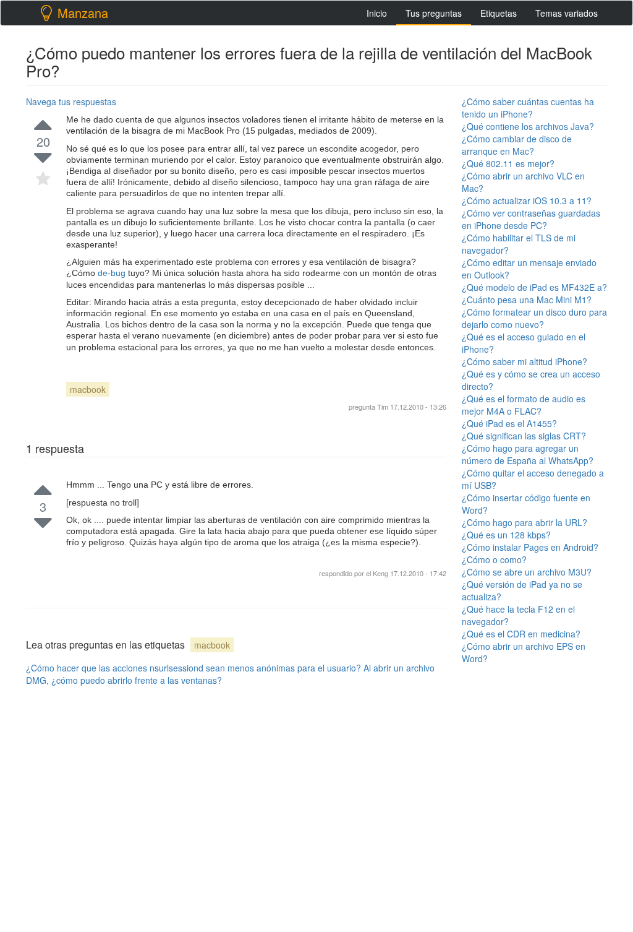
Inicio (377, 13)
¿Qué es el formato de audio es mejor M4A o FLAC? (523, 404)
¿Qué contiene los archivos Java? (528, 126)
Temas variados (566, 13)
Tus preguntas (434, 13)
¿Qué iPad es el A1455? (509, 423)
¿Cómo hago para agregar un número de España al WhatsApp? (527, 454)
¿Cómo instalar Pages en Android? (530, 547)
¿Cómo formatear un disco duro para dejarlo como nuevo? (534, 318)
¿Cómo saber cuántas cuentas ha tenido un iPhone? (528, 107)
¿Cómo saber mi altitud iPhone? (524, 361)
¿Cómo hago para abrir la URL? (524, 522)
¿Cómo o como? (494, 559)
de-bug (113, 273)
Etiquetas (498, 13)
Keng (381, 573)
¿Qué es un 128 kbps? (506, 535)
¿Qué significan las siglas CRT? (524, 435)
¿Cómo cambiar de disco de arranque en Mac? (517, 144)
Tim (382, 407)
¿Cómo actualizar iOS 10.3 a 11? (527, 200)
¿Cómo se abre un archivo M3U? (527, 572)
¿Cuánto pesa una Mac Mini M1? (527, 299)
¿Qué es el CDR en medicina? (521, 634)
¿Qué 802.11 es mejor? (508, 163)
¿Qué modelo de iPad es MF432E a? (534, 287)
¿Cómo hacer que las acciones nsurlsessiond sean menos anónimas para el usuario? (193, 668)
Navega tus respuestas (71, 101)
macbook (88, 389)
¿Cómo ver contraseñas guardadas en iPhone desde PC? (531, 219)
